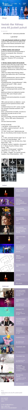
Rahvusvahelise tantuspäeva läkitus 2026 (21, 219)
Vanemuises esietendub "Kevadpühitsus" (20, 329)
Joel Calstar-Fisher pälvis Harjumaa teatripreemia (20, 248)
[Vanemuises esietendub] (7, 330)
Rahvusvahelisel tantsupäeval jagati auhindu (20, 210)
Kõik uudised (19, 283)
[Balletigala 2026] (7, 311)
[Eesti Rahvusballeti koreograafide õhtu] (7, 293)
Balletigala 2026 (20, 309)
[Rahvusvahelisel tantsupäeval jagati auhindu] (7, 211)
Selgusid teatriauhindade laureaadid (20, 257)
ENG (15, 3)
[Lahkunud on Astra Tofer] (7, 239)
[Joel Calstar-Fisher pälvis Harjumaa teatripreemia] (7, 248)
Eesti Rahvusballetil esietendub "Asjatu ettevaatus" (21, 320)
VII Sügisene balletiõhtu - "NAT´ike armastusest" (20, 367)
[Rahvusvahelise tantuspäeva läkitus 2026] (7, 220)
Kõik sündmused (20, 384)
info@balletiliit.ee (9, 404)
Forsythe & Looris (20, 337)
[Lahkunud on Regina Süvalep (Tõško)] (7, 192)
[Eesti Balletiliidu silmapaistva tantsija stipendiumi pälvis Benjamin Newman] (7, 229)
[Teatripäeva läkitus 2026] (7, 267)
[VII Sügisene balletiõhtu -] (7, 368)
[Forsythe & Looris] (7, 340)
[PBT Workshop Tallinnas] (7, 377)
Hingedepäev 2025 (20, 346)
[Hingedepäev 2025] (7, 349)
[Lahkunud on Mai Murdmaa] (7, 276)
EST (13, 3)
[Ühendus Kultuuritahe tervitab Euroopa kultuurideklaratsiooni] (7, 201)
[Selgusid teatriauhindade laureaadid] (7, 258)
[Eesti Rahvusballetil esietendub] (7, 321)
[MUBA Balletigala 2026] (7, 302)
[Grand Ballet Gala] (7, 358)
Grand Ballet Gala (20, 356)
